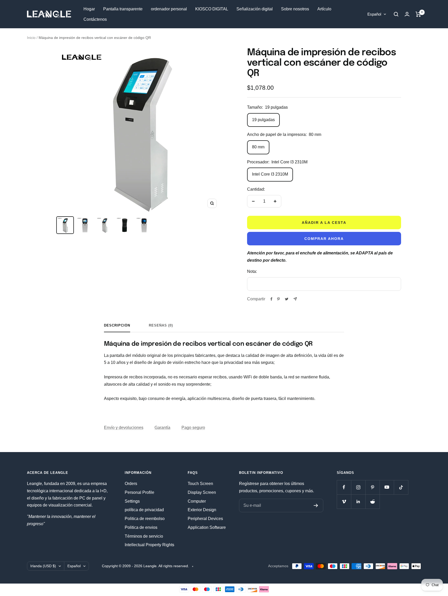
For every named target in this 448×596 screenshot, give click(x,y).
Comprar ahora (324, 239)
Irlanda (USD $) (43, 566)
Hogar (89, 9)
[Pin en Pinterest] (278, 299)
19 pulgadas (263, 119)
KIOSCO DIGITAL (211, 9)
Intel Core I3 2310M (270, 174)
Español (374, 14)
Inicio (31, 38)
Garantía (162, 427)
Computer (197, 501)
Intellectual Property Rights (149, 545)
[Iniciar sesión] (407, 14)
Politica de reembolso (145, 518)
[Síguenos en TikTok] (401, 487)
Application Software (207, 527)
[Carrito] (418, 14)
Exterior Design (202, 510)
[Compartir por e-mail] (295, 299)
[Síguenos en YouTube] (387, 487)
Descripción (117, 325)
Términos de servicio (144, 536)
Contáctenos (95, 19)
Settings (132, 501)
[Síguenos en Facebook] (344, 487)
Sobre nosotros (295, 9)
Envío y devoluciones (123, 427)
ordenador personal (169, 9)
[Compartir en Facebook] (271, 299)
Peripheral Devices (205, 518)
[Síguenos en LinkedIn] (358, 501)
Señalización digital (254, 9)
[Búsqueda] (396, 14)
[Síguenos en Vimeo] (344, 501)
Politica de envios (141, 527)
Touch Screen (200, 483)
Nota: (252, 271)
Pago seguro (193, 427)
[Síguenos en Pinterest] (372, 487)
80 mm (258, 147)
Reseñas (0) (161, 325)
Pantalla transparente (123, 9)
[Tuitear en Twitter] (286, 299)
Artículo (324, 9)
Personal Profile (139, 492)
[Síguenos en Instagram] (358, 487)
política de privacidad (144, 510)
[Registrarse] (316, 505)
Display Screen (202, 492)
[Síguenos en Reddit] (372, 501)
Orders (131, 483)
